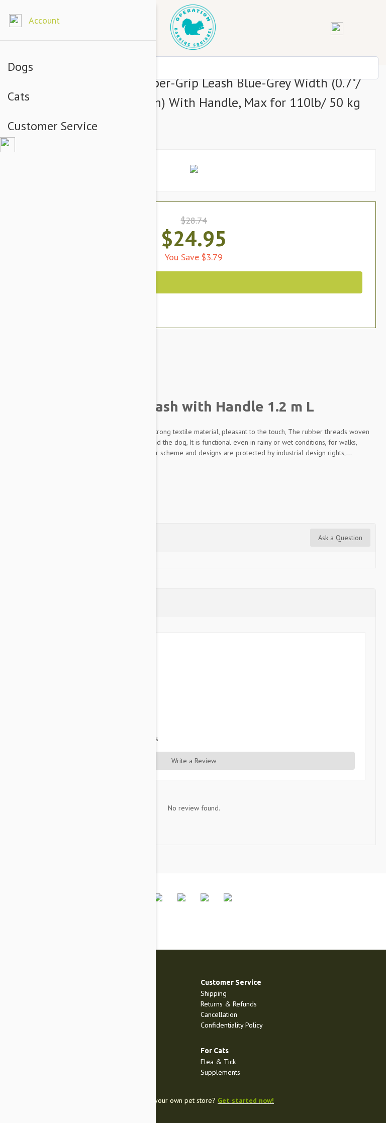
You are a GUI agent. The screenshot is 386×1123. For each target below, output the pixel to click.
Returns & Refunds (229, 1003)
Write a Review (193, 760)
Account (44, 20)
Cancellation (219, 1014)
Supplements (220, 1072)
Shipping (214, 993)
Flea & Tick (218, 1061)
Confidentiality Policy (232, 1025)
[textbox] (193, 67)
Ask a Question (340, 537)
